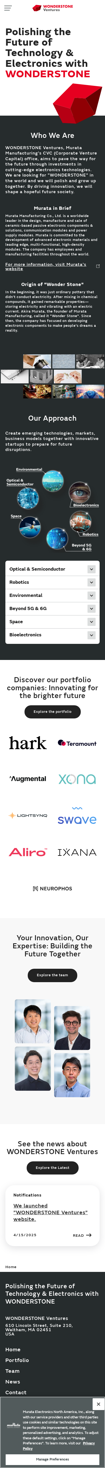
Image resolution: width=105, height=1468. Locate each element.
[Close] (98, 1404)
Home (13, 1349)
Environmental (25, 595)
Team (12, 1371)
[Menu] (8, 8)
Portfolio (17, 1360)
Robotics (19, 582)
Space (16, 622)
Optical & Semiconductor (37, 569)
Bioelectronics (25, 635)
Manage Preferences (52, 1459)
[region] (52, 1432)
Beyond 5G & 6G (28, 608)
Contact (16, 1392)
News (12, 1381)
